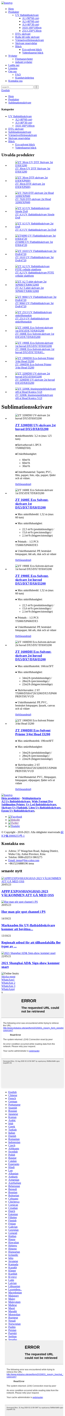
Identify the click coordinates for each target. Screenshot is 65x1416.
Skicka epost (8, 976)
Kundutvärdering (24, 77)
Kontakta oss (15, 80)
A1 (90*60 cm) (30, 18)
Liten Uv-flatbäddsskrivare (44, 807)
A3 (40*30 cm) (30, 24)
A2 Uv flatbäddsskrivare (15, 801)
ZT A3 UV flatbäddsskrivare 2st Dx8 (35, 229)
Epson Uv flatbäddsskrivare (17, 810)
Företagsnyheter (24, 58)
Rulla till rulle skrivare (27, 36)
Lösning (12, 68)
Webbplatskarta (31, 798)
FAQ (18, 74)
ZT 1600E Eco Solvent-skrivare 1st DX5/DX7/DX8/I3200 (34, 335)
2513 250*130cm (31, 30)
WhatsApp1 (8, 979)
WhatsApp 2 (8, 982)
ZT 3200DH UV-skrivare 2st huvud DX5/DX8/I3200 (35, 427)
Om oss (12, 71)
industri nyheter (23, 62)
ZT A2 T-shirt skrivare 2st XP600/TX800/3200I (29, 289)
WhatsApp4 (8, 989)
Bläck (18, 46)
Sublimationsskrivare (19, 102)
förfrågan (20, 484)
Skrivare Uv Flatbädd (14, 807)
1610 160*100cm (31, 27)
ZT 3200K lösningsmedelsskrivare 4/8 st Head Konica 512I (34, 397)
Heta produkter (10, 798)
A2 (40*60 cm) (30, 21)
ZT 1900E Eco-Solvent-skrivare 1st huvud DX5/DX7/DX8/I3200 (32, 579)
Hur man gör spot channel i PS (23, 911)
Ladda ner (13, 65)
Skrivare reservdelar (26, 43)
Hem (11, 8)
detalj (28, 484)
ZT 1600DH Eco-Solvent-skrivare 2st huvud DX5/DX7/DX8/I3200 (33, 655)
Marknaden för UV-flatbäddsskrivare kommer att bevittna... (28, 927)
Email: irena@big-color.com (23, 860)
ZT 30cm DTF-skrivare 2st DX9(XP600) (30, 185)
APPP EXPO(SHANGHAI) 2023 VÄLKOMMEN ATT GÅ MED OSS (27, 893)
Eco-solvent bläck (32, 49)
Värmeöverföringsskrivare (29, 40)
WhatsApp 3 (8, 985)
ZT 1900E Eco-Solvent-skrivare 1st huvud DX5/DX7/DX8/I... (34, 351)
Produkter (13, 11)
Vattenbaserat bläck (32, 52)
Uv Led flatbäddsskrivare (41, 804)
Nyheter (12, 55)
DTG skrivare (23, 33)
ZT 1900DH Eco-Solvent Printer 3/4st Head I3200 (33, 366)
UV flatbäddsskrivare (27, 15)
